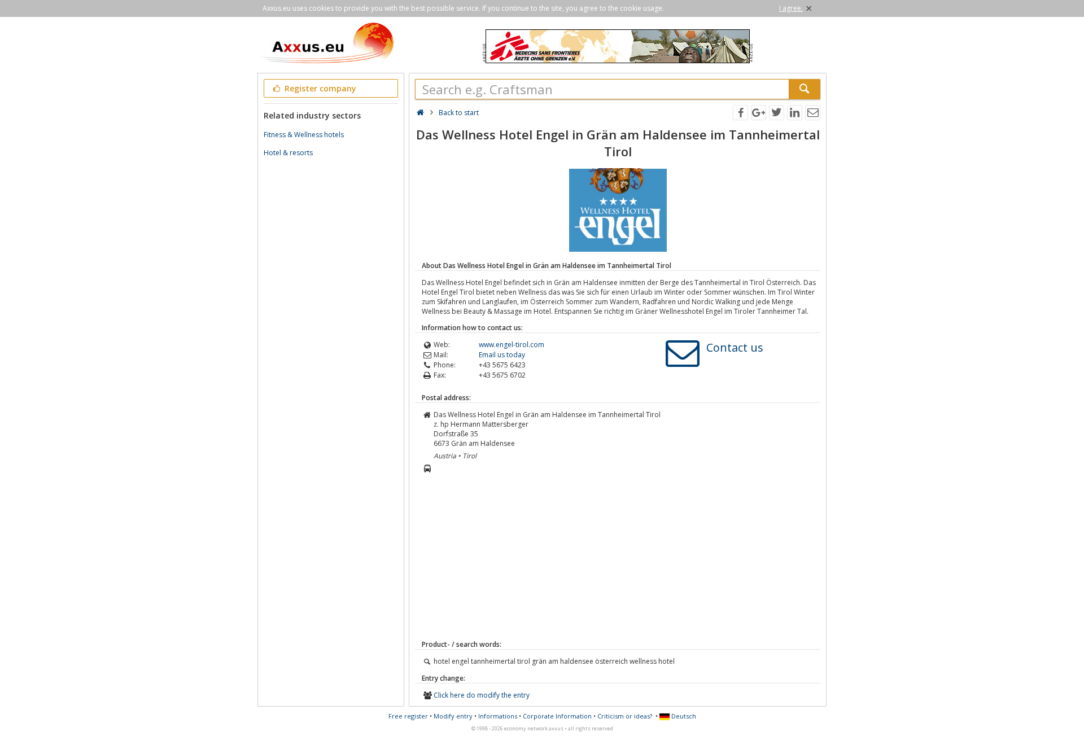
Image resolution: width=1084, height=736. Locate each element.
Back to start (459, 112)
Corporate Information (557, 716)
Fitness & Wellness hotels (304, 134)
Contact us (734, 347)
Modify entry (453, 716)
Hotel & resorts (288, 152)
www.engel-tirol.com (511, 344)
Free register (408, 716)
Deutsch (683, 716)
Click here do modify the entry (482, 695)
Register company (319, 88)
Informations (497, 716)
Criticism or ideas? (624, 716)
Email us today (502, 355)
